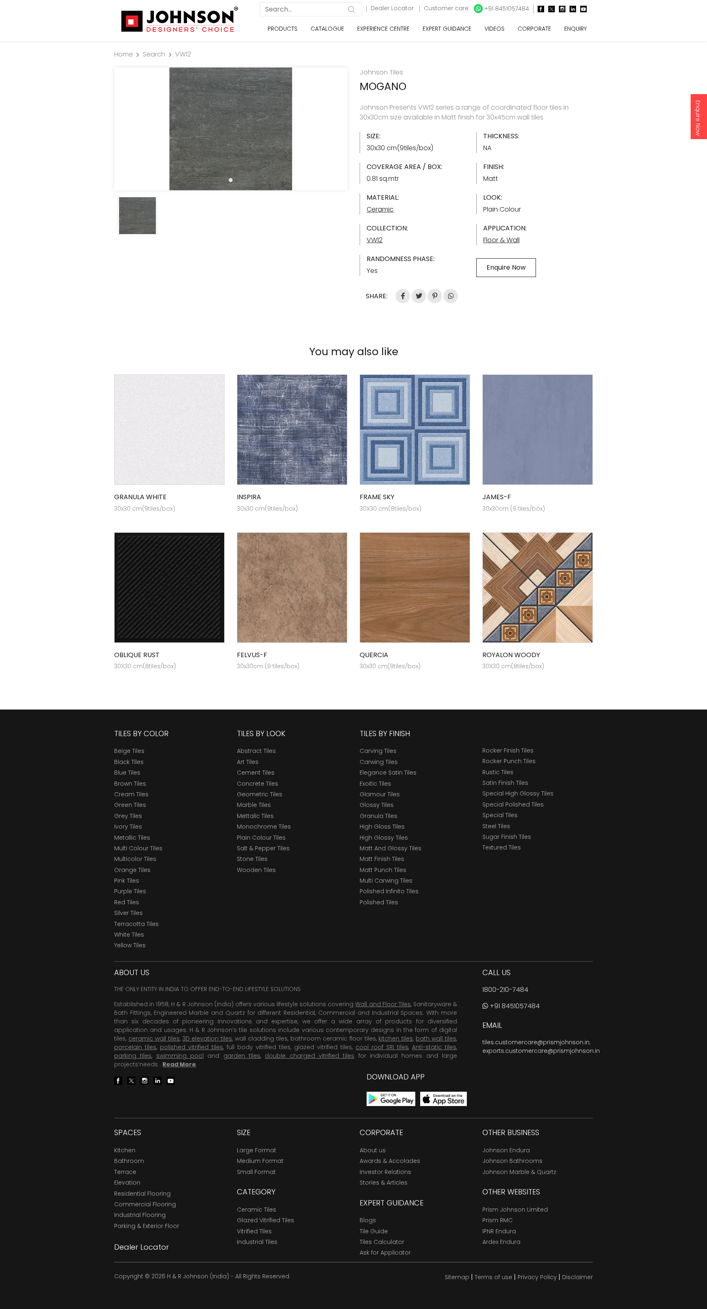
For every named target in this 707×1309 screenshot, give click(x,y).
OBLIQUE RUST (137, 655)
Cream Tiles (131, 794)
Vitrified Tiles (254, 1231)
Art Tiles (248, 762)
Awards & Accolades (390, 1161)
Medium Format (260, 1161)
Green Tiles (130, 805)
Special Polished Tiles (513, 804)
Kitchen (124, 1150)
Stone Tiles (252, 859)
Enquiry (575, 29)
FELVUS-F (252, 655)
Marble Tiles (254, 805)
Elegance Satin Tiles (388, 772)
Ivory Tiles (128, 826)
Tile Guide (374, 1231)
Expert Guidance (447, 29)
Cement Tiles (256, 772)
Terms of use (493, 1277)
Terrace (125, 1172)
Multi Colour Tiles (138, 848)
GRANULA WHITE (140, 497)
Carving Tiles (378, 751)
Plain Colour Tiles (261, 838)
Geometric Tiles (259, 794)
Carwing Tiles (379, 762)
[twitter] (549, 9)
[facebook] (539, 9)
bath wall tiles (436, 1038)
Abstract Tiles (256, 751)
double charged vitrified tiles (309, 1056)
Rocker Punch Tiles (509, 761)
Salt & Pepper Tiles (263, 848)
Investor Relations (385, 1172)
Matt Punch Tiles (383, 870)
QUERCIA (374, 655)
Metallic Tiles (132, 838)
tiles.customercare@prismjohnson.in (536, 1042)
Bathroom (129, 1161)
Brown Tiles (130, 784)
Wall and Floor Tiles (382, 1004)
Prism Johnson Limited (515, 1209)
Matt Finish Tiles (382, 859)
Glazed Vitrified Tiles (265, 1220)
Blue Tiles (127, 772)
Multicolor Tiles (135, 859)
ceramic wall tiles (154, 1038)
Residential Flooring (142, 1194)
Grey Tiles (128, 816)
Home (123, 54)
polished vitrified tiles (191, 1047)
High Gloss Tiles (382, 826)
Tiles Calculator (382, 1242)
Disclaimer (577, 1277)
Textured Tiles (501, 847)
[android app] (391, 1098)
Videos (494, 29)
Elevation (127, 1182)
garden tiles (241, 1056)
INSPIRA (249, 497)
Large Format (256, 1150)
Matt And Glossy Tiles (390, 848)
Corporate (534, 29)
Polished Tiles (379, 902)
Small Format (256, 1172)
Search (154, 54)
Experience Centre (383, 29)
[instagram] (560, 9)
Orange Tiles (132, 870)
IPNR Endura (499, 1231)
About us (373, 1150)
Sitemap (457, 1277)
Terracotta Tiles (136, 924)
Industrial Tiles (257, 1242)
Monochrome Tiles (264, 826)
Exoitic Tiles (375, 784)
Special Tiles (500, 815)
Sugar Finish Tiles (506, 837)
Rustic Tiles (497, 772)
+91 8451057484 (506, 9)
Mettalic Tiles (255, 816)
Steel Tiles (496, 826)
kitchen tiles (395, 1038)
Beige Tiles (129, 751)
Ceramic (380, 209)
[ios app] (443, 1098)
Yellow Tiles (130, 945)
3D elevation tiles (207, 1038)
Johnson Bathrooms (512, 1161)
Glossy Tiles (377, 805)
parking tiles (132, 1056)
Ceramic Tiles (256, 1209)
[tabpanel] (230, 129)
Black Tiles (129, 762)
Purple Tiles (130, 891)
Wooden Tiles (256, 870)
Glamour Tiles (380, 794)
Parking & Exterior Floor (146, 1226)
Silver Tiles (128, 913)
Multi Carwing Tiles (386, 880)
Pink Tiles (126, 880)
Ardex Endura (501, 1242)
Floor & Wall (501, 240)
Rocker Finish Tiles (508, 750)
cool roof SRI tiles (382, 1047)
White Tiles (129, 934)
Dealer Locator (393, 8)
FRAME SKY (377, 497)
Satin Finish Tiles (505, 783)
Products (282, 29)
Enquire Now (698, 117)
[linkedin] (570, 9)
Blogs (368, 1220)
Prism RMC (497, 1220)
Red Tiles (126, 902)
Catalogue (327, 29)
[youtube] (581, 9)
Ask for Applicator (385, 1252)
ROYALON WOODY (511, 655)
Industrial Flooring (140, 1215)
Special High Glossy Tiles (518, 793)
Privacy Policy (537, 1277)
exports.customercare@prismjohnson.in (541, 1051)
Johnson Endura (506, 1150)
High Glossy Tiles (384, 838)
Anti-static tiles (434, 1047)
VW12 (183, 54)
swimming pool (180, 1056)
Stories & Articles (384, 1182)
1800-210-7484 (505, 989)
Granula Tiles (378, 816)
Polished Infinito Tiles (389, 891)
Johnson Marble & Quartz (519, 1172)
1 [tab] (231, 180)
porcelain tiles (135, 1047)
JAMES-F (496, 497)
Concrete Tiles (257, 784)
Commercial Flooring (145, 1204)
